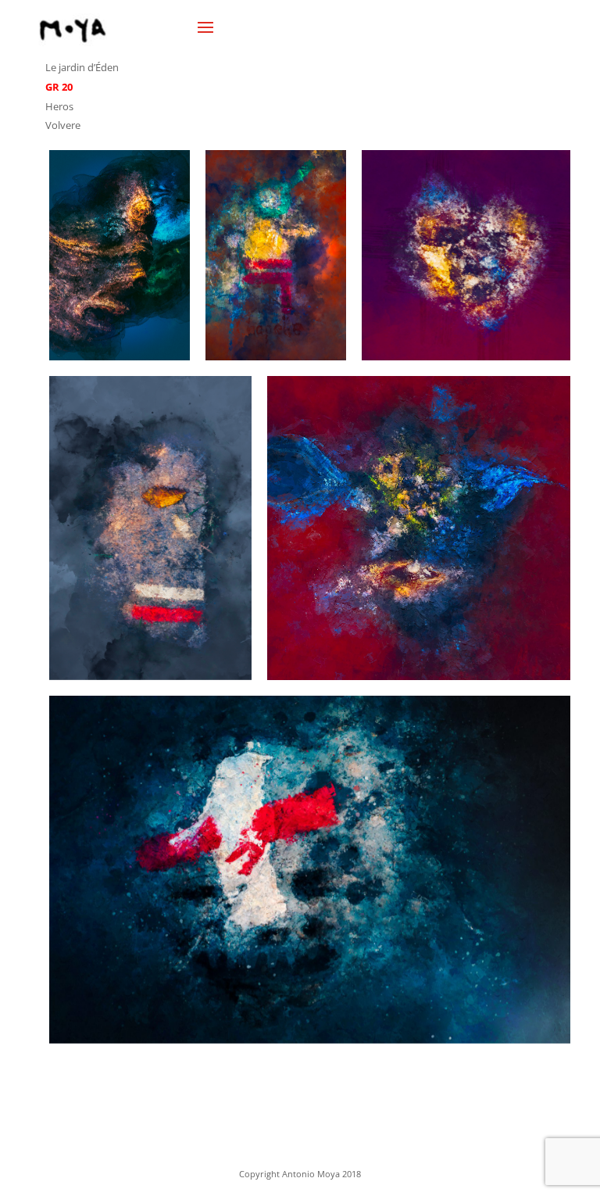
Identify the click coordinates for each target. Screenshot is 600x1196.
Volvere (62, 125)
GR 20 (59, 87)
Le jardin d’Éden (82, 67)
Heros (59, 106)
